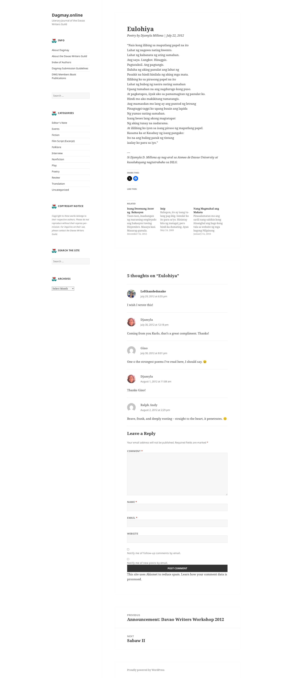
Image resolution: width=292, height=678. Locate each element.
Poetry (55, 171)
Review (56, 177)
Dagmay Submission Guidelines (70, 68)
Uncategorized (60, 189)
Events (55, 129)
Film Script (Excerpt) (63, 141)
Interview (57, 153)
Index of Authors (61, 62)
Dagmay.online (67, 15)
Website (132, 533)
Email (132, 517)
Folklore (56, 147)
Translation (58, 183)
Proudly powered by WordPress (145, 670)
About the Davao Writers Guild (69, 56)
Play (54, 165)
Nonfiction (58, 159)
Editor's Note (59, 122)
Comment (135, 451)
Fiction (55, 135)
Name (132, 502)
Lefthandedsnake (153, 291)
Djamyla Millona (152, 35)
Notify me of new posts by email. (147, 563)
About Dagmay (60, 50)
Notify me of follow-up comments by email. (154, 553)
